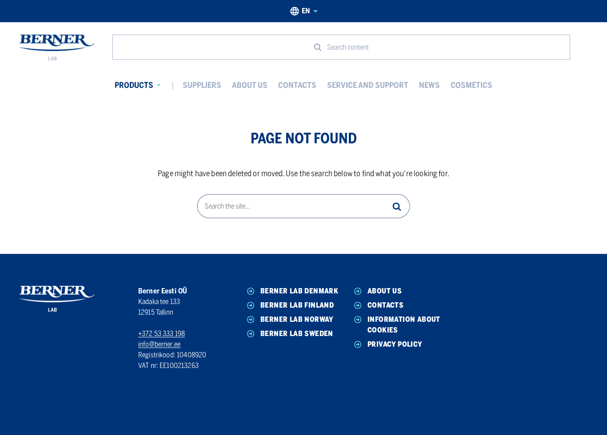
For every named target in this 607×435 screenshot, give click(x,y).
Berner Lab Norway (297, 319)
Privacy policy (395, 344)
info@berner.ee (159, 344)
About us (250, 85)
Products (134, 85)
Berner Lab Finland (297, 305)
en (306, 11)
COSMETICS (471, 85)
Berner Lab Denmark (299, 291)
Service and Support (367, 85)
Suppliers (202, 85)
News (429, 85)
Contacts (297, 85)
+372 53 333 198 (161, 333)
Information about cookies (403, 324)
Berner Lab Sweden (296, 333)
